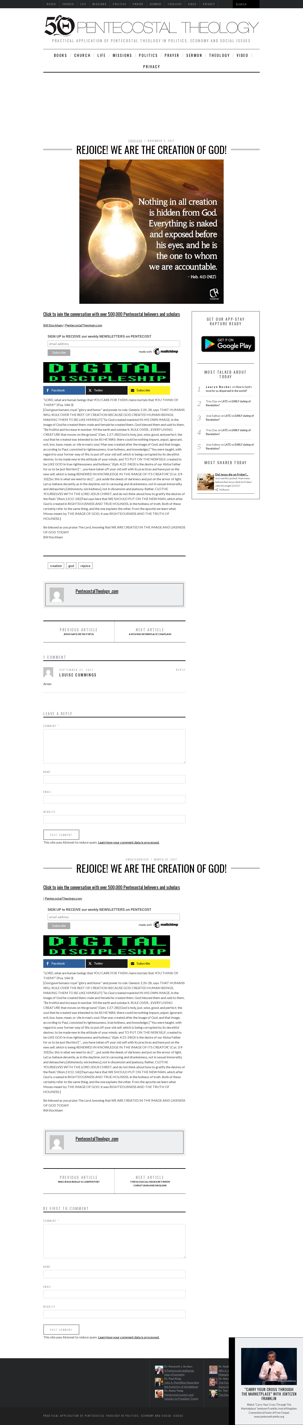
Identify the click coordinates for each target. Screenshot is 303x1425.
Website (49, 811)
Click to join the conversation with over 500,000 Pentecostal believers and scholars (111, 314)
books (60, 55)
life (101, 55)
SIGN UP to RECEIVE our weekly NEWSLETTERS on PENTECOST (99, 336)
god (71, 566)
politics (148, 55)
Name (47, 772)
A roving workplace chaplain (150, 631)
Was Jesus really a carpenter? (79, 1179)
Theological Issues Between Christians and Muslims (150, 1181)
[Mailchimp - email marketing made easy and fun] (158, 354)
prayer (172, 55)
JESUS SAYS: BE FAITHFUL (79, 631)
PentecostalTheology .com (97, 591)
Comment (51, 726)
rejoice (85, 566)
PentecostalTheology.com (83, 325)
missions (122, 55)
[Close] (231, 1344)
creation (56, 566)
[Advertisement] (151, 103)
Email (47, 791)
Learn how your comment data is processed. (128, 842)
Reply (181, 669)
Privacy (151, 66)
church (82, 55)
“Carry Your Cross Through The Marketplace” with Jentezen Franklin (269, 1394)
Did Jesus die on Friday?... (231, 474)
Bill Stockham (53, 325)
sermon (194, 55)
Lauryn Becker (219, 387)
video (242, 55)
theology (219, 55)
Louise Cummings (78, 674)
